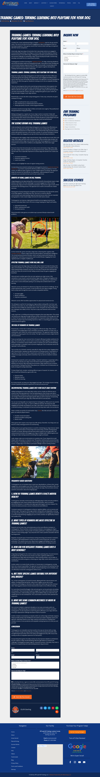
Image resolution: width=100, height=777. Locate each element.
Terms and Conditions (17, 762)
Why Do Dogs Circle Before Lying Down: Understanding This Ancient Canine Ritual (74, 162)
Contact (13, 743)
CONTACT (52, 6)
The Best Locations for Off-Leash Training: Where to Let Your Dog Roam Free (74, 180)
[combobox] (35, 663)
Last (37, 652)
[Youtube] (79, 758)
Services (36, 3)
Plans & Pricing (15, 737)
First (12, 652)
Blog (12, 756)
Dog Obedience (29, 21)
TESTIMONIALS (62, 3)
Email (13, 655)
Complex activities (16, 253)
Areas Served (14, 734)
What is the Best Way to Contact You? (21, 660)
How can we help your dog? (18, 666)
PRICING (69, 3)
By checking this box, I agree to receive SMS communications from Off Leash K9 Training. (35, 678)
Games (40, 410)
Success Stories (53, 3)
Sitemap (13, 765)
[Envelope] (84, 758)
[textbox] (34, 663)
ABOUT (30, 3)
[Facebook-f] (70, 758)
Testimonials (14, 752)
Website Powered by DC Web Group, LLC (60, 770)
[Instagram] (75, 758)
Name (13, 648)
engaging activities (37, 61)
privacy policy (28, 686)
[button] (41, 703)
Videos (74, 3)
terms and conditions (19, 686)
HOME (25, 3)
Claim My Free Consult (23, 693)
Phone (37, 655)
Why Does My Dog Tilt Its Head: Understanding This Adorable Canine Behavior (75, 141)
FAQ (79, 3)
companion (42, 42)
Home (13, 727)
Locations (43, 3)
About (12, 731)
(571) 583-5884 (52, 736)
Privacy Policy (14, 759)
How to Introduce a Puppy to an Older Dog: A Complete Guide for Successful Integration (75, 146)
